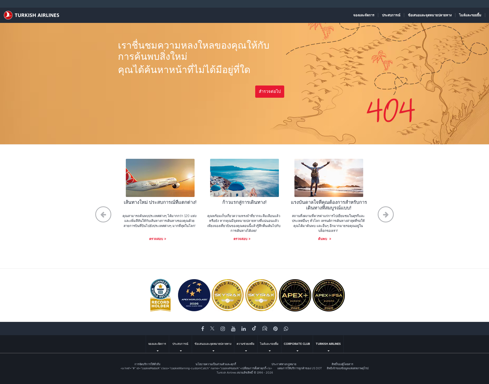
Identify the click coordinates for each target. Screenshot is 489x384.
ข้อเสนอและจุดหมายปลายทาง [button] (430, 15)
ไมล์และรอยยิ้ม (269, 344)
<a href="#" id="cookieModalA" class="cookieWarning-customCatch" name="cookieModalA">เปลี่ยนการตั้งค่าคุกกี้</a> (196, 368)
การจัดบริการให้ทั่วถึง (147, 364)
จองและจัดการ (157, 344)
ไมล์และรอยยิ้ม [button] (470, 15)
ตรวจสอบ (156, 239)
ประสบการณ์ (180, 344)
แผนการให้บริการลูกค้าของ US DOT (299, 368)
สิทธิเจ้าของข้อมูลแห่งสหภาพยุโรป (348, 368)
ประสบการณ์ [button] (391, 15)
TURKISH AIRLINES (328, 344)
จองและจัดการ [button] (363, 15)
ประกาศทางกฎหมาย (283, 364)
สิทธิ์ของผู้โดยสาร (342, 364)
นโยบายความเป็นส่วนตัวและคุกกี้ (216, 364)
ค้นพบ (323, 239)
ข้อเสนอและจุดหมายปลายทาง (213, 344)
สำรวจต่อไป (270, 91)
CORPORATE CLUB (297, 344)
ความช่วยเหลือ (245, 344)
